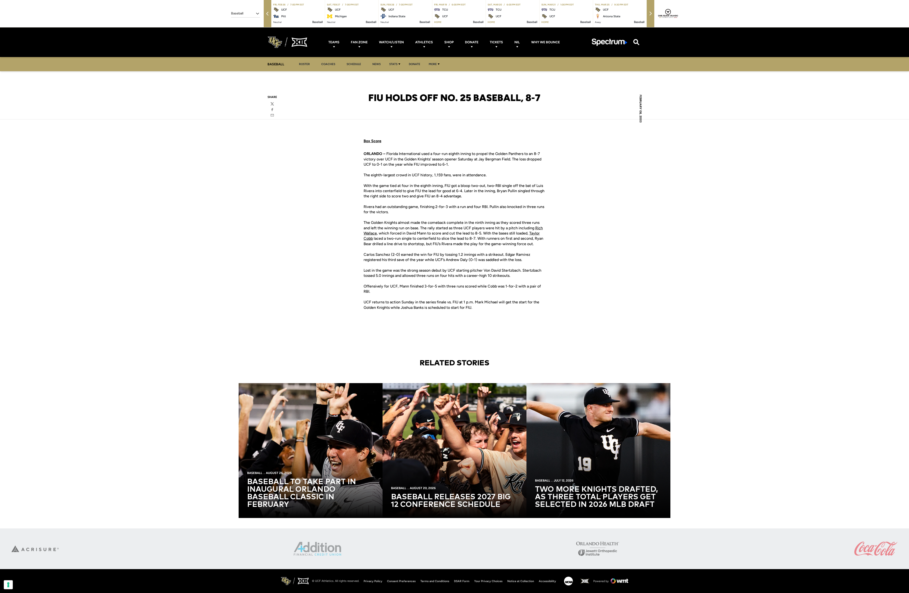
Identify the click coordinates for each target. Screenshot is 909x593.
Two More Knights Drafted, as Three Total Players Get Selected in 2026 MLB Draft (596, 497)
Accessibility (547, 581)
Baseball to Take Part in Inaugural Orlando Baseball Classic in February (301, 493)
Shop (449, 42)
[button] (267, 13)
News (376, 64)
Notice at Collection (520, 581)
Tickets (496, 42)
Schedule (354, 64)
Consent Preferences (401, 581)
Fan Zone (359, 42)
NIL (517, 42)
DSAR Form (461, 581)
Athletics (424, 42)
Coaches (328, 64)
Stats (393, 64)
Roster (304, 64)
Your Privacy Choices (488, 581)
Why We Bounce (545, 42)
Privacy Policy (373, 581)
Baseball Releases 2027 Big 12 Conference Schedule (451, 501)
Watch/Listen (391, 42)
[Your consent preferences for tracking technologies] (8, 584)
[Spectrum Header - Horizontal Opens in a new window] (609, 42)
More (433, 64)
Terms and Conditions (434, 581)
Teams (333, 42)
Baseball (254, 473)
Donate (471, 42)
